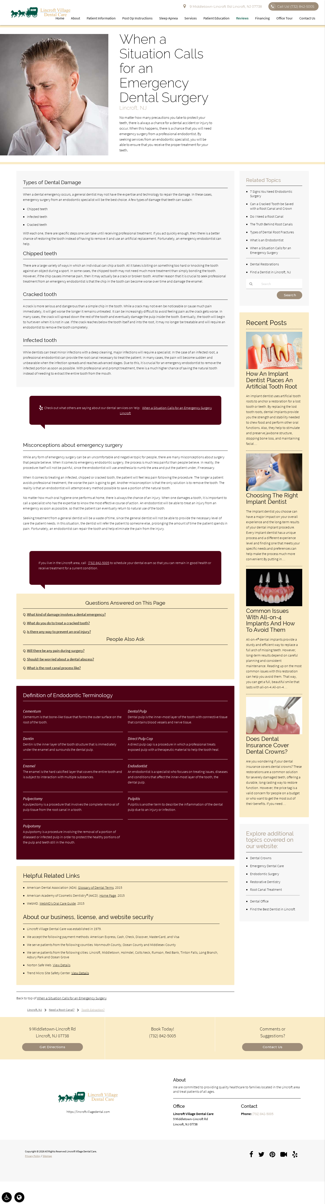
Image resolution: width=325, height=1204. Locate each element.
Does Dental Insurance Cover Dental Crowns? (267, 745)
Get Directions (52, 1047)
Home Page (107, 895)
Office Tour (284, 18)
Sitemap (47, 1156)
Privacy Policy (32, 1156)
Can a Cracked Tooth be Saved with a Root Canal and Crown (272, 206)
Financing (262, 18)
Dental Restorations (264, 264)
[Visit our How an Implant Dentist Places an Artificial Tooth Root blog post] (274, 368)
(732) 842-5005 (98, 562)
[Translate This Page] (19, 1197)
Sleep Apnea (168, 18)
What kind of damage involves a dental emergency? (66, 614)
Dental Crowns (260, 858)
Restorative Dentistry (265, 881)
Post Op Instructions (137, 18)
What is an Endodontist (266, 240)
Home (59, 18)
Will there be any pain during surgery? (55, 650)
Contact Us (307, 18)
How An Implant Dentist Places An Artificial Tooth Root (271, 380)
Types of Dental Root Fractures (272, 232)
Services (190, 18)
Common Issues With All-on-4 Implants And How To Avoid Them (270, 620)
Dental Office (259, 901)
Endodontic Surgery (264, 874)
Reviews (242, 18)
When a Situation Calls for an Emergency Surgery (72, 998)
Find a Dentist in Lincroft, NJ (270, 272)
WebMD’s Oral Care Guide (58, 903)
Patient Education (216, 18)
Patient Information (101, 18)
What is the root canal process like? (54, 668)
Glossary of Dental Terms (96, 887)
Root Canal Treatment (266, 889)
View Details (61, 965)
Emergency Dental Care (267, 866)
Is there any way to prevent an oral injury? (59, 631)
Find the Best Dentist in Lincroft (272, 909)
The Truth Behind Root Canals (271, 224)
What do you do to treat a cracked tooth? (58, 623)
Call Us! (295, 6)
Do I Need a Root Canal (266, 216)
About (75, 18)
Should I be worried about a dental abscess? (60, 659)
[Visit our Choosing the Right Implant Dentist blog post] (274, 490)
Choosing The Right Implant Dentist (272, 498)
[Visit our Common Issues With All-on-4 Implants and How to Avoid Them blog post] (274, 605)
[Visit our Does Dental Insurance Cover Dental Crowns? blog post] (274, 733)
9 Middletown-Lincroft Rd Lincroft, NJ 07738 (225, 6)
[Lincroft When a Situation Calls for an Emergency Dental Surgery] (54, 154)
